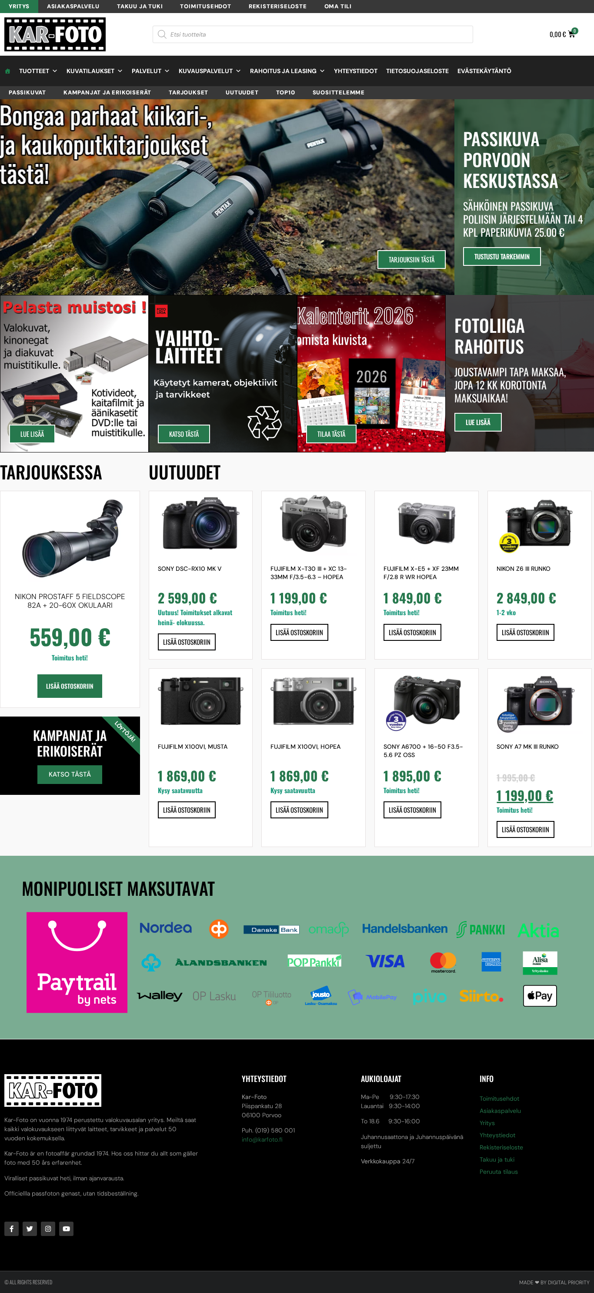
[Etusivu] (7, 71)
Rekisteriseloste (278, 6)
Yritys (19, 6)
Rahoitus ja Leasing (283, 71)
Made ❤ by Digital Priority (554, 1282)
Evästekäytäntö (484, 71)
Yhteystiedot (355, 71)
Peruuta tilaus (499, 1172)
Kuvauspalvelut (206, 71)
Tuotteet (34, 71)
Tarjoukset (188, 92)
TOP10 (285, 92)
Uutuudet (242, 92)
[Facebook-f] (11, 1229)
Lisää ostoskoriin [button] (69, 685)
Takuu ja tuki (140, 6)
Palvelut (146, 71)
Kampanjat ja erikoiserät (107, 92)
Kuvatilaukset (90, 71)
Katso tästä (70, 774)
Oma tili (338, 6)
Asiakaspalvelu (73, 6)
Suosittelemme (339, 92)
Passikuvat (27, 92)
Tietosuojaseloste (417, 71)
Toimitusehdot (205, 6)
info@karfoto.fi (262, 1139)
